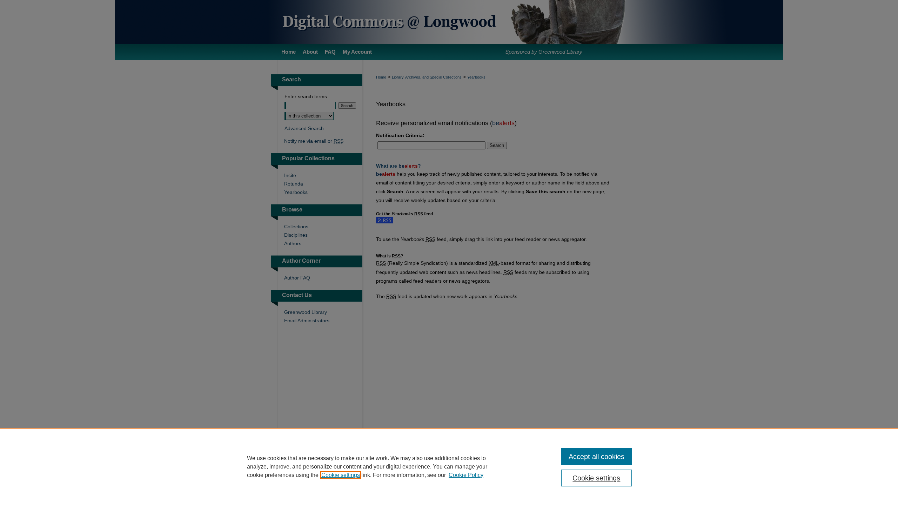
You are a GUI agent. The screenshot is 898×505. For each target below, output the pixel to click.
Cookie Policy (466, 475)
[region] (449, 466)
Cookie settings (340, 475)
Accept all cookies (596, 456)
